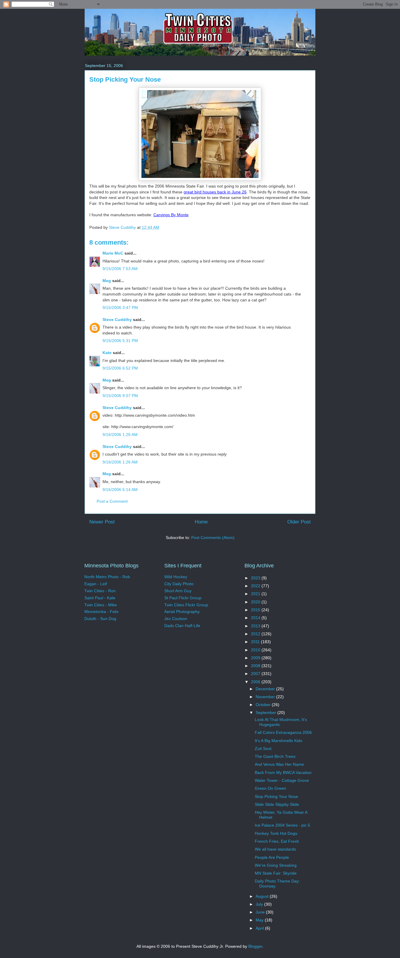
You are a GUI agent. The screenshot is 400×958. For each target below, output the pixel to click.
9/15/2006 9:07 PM (120, 395)
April (260, 928)
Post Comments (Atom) (213, 537)
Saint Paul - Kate (99, 597)
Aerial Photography (182, 611)
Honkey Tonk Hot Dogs (276, 833)
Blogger (255, 946)
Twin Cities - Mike (100, 604)
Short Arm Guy (178, 590)
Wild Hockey (175, 576)
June (261, 912)
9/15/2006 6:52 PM (120, 368)
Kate (107, 352)
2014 (256, 617)
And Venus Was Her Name (279, 764)
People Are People (272, 857)
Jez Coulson (175, 618)
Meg (106, 280)
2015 (256, 609)
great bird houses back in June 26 (215, 192)
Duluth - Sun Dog (100, 618)
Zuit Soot (263, 748)
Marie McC (112, 253)
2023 (256, 578)
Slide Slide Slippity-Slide (277, 804)
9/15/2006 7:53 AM (120, 268)
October (264, 704)
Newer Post (102, 522)
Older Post (299, 522)
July (260, 904)
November (266, 696)
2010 (256, 650)
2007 (256, 673)
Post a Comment (112, 501)
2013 (256, 626)
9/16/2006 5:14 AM (120, 489)
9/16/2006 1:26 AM (120, 434)
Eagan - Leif (95, 583)
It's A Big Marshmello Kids (278, 740)
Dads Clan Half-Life (182, 625)
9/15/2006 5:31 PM (120, 340)
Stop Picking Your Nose (276, 796)
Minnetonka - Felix (101, 611)
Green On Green (270, 788)
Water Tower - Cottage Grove (282, 780)
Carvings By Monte (171, 214)
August (263, 896)
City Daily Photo (179, 583)
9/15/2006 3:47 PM (120, 307)
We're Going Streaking (276, 865)
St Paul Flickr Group (182, 597)
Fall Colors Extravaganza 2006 (283, 732)
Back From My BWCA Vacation (283, 772)
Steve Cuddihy (117, 319)
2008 (256, 665)
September (266, 712)
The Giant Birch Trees (275, 756)
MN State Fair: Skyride (276, 873)
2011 (256, 641)
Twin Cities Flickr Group (186, 604)
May (260, 920)
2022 (256, 585)
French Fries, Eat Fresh (277, 841)
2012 (256, 633)
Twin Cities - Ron (100, 590)
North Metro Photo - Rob (107, 576)
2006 (256, 681)
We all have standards (275, 849)
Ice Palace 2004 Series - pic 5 (282, 825)
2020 (256, 602)
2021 (256, 593)
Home (201, 522)
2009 (256, 657)
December (266, 688)
